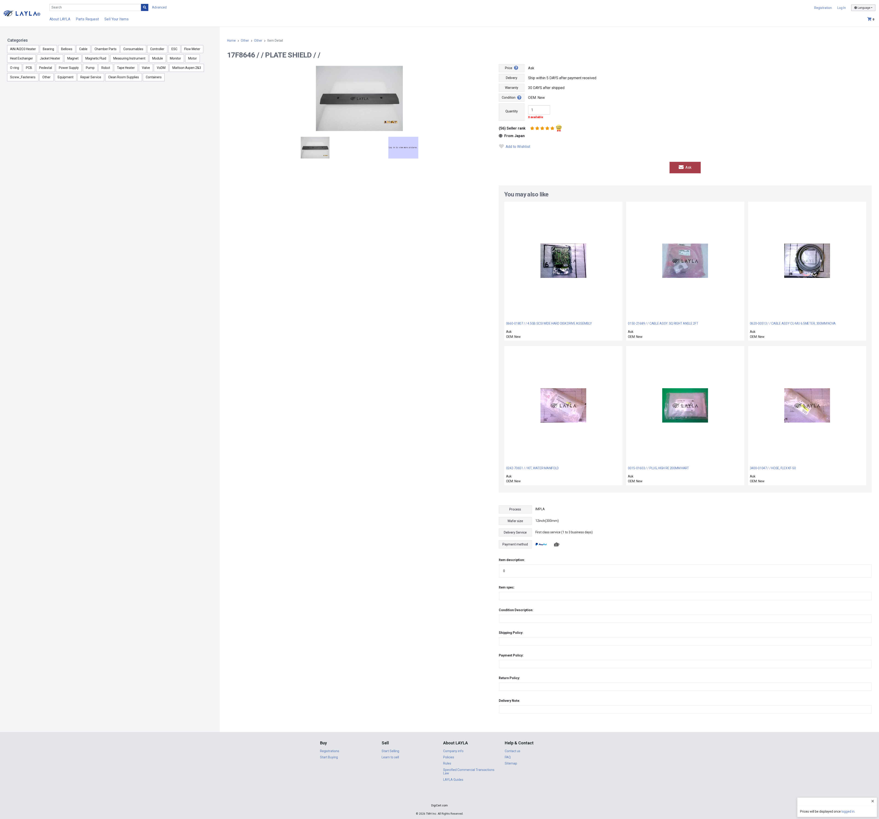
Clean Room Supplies (123, 77)
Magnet (73, 58)
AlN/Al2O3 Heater (23, 49)
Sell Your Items (116, 19)
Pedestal (45, 68)
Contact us (512, 751)
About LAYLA (59, 19)
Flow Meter (192, 49)
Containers (154, 77)
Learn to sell (390, 757)
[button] (439, 797)
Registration (823, 8)
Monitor (175, 58)
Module (157, 58)
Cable (83, 49)
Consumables (133, 49)
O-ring (14, 68)
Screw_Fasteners (22, 77)
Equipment (65, 77)
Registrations (329, 751)
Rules (447, 763)
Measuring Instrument (129, 58)
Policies (448, 757)
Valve (146, 68)
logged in (848, 811)
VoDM (161, 68)
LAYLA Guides (453, 779)
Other (46, 77)
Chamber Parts (106, 49)
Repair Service (90, 77)
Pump (90, 68)
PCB (29, 68)
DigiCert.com (439, 805)
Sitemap (511, 763)
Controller (157, 49)
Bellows (66, 49)
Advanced (159, 7)
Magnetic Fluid (95, 58)
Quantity (511, 111)
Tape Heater (126, 68)
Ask (688, 167)
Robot (105, 68)
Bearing (48, 49)
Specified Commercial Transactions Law (468, 771)
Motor (192, 58)
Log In (841, 8)
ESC (174, 49)
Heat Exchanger (21, 58)
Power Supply (69, 68)
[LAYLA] (22, 13)
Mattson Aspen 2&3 (186, 68)
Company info (453, 751)
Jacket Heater (50, 58)
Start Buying (329, 757)
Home (231, 40)
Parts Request (87, 19)
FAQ (508, 757)
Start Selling (390, 751)
